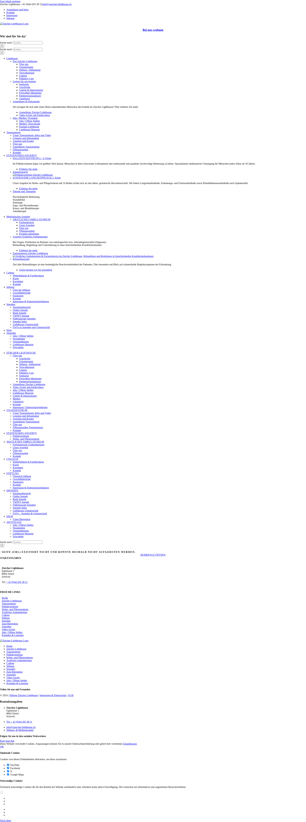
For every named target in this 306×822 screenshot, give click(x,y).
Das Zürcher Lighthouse (25, 61)
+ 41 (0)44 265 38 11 (17, 582)
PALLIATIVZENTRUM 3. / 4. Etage (32, 158)
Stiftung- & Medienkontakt (19, 730)
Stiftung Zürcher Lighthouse (23, 695)
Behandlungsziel (21, 259)
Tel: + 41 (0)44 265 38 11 (19, 721)
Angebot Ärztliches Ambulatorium (30, 236)
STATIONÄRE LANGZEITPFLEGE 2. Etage (37, 177)
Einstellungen (130, 743)
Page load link (7, 741)
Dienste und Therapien (24, 191)
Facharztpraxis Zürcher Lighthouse (30, 253)
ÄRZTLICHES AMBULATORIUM (31, 219)
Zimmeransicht (20, 172)
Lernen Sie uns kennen (24, 81)
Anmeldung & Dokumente (26, 101)
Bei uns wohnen (153, 30)
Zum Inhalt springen (10, 1)
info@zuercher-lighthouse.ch (57, 4)
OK (2, 746)
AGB (70, 695)
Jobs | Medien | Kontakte (25, 118)
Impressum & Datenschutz (53, 695)
